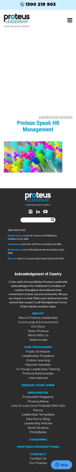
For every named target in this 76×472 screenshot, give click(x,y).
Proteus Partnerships (38, 373)
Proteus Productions (38, 447)
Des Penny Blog (38, 419)
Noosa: (12, 258)
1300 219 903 (41, 4)
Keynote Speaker (38, 364)
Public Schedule (38, 351)
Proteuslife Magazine (38, 397)
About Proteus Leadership (38, 317)
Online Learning (38, 360)
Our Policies (38, 463)
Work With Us (38, 335)
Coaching (38, 439)
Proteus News (38, 401)
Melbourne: (15, 235)
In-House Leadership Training (38, 369)
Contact (38, 454)
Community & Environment (38, 322)
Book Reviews (38, 428)
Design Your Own (38, 385)
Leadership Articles (55, 117)
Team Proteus (38, 331)
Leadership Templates (38, 414)
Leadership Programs (38, 356)
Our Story (38, 326)
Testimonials (38, 340)
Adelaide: (14, 244)
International (38, 378)
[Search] (53, 220)
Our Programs (38, 347)
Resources (38, 392)
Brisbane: (14, 249)
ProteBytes (38, 432)
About (38, 313)
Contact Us (38, 458)
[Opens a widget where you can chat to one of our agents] (61, 465)
